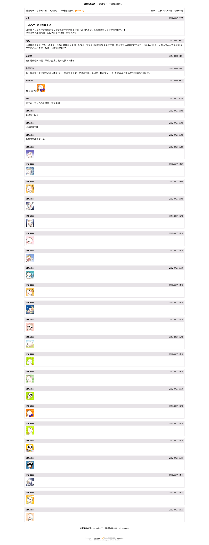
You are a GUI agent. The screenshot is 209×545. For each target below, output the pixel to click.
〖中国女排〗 (42, 10)
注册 (160, 10)
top (125, 528)
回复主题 (168, 10)
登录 (153, 10)
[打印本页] (79, 10)
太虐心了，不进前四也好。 (111, 4)
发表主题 (179, 10)
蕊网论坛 (30, 10)
